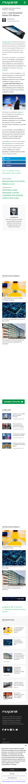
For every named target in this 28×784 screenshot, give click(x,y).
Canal (9, 8)
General (14, 8)
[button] (26, 745)
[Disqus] (14, 370)
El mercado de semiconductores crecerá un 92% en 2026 (18, 642)
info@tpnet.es (6, 607)
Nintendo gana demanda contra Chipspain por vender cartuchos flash (12, 194)
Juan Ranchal (14, 217)
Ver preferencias (12, 777)
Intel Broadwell (7, 173)
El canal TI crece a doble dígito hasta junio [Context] (19, 415)
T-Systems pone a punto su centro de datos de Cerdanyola (19, 684)
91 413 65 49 (18, 607)
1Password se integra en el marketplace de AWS (19, 434)
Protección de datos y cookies (8, 781)
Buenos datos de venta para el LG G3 (13, 183)
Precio (14, 173)
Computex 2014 (6, 41)
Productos (5, 9)
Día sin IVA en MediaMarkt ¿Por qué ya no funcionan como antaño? (19, 695)
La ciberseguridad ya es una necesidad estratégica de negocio (19, 630)
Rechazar (12, 773)
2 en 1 (4, 170)
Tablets (19, 173)
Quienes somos (5, 742)
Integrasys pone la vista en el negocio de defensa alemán (19, 444)
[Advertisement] (14, 254)
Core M (20, 112)
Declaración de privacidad (20, 781)
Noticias (18, 8)
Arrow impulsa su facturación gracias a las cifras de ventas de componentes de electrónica (19, 656)
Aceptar (12, 769)
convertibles (11, 170)
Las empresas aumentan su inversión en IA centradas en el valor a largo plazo (19, 670)
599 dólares (9, 143)
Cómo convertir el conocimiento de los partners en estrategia (18, 425)
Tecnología (11, 9)
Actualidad (5, 8)
